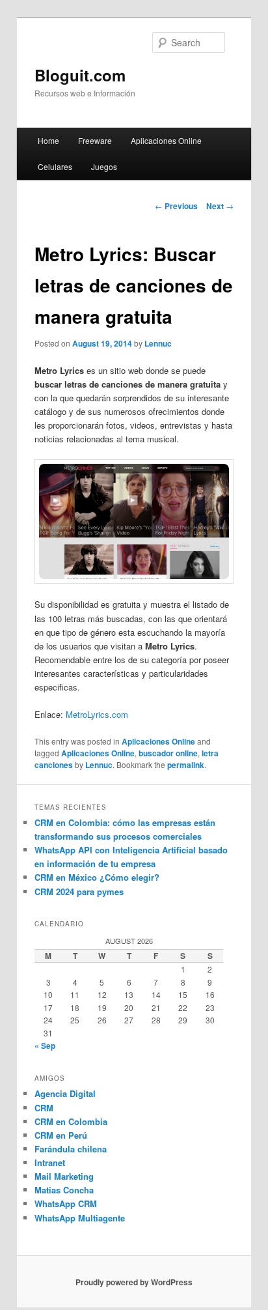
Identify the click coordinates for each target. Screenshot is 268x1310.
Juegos (104, 166)
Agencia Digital (65, 1093)
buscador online (168, 753)
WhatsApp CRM (65, 1203)
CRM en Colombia (70, 1121)
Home (48, 140)
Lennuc (158, 343)
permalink (185, 765)
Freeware (95, 140)
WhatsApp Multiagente (79, 1218)
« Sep (44, 1045)
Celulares (55, 166)
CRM (43, 1108)
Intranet (49, 1162)
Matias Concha (64, 1190)
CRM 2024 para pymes (79, 891)
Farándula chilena (70, 1149)
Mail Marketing (64, 1176)
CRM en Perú (60, 1135)
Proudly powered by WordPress (134, 1282)
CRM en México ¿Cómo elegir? (96, 877)
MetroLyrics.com (97, 714)
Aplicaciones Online (166, 140)
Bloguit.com (80, 75)
